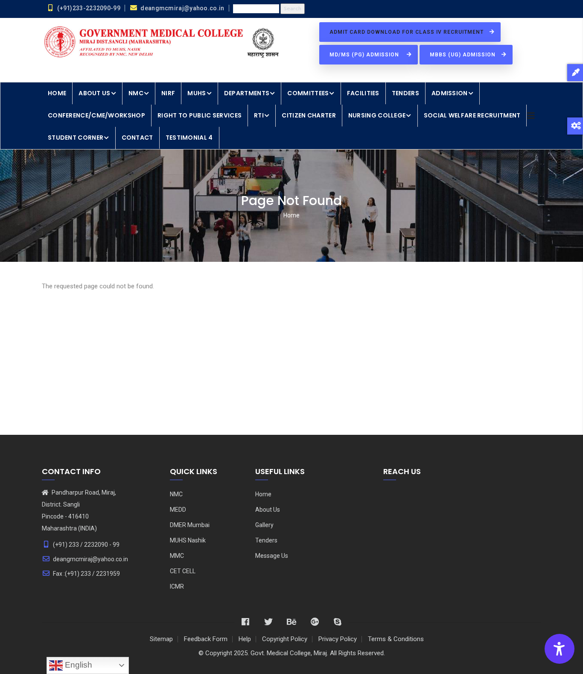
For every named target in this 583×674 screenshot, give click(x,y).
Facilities (363, 93)
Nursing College (377, 115)
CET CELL (182, 571)
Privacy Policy (337, 639)
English (77, 664)
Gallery (264, 525)
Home (57, 93)
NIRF (168, 93)
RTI (259, 115)
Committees (308, 93)
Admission (449, 93)
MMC (177, 555)
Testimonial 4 (189, 137)
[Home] (163, 42)
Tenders (405, 93)
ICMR (177, 586)
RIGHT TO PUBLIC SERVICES (199, 115)
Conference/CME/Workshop (96, 115)
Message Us (271, 555)
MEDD (178, 509)
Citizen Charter (309, 115)
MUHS (196, 93)
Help (245, 639)
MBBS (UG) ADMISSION (463, 55)
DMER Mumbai (190, 525)
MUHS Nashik (188, 540)
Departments (246, 93)
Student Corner (75, 137)
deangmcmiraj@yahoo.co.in (90, 559)
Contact (137, 137)
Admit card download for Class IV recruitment (407, 32)
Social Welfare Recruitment (472, 115)
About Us (94, 93)
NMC (135, 93)
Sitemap (161, 639)
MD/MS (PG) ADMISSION (365, 55)
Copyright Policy (284, 639)
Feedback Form (205, 639)
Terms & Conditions (396, 639)
